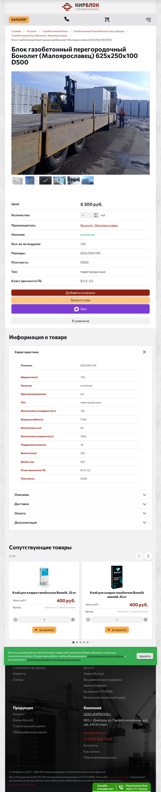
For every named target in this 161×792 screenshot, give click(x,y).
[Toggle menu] (148, 19)
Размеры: (18, 253)
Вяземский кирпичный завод (104, 697)
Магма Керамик (95, 685)
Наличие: (18, 234)
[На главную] (80, 7)
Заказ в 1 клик (80, 300)
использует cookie (118, 776)
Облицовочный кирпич (30, 732)
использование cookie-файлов (105, 656)
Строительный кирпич (29, 726)
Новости (19, 673)
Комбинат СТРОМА (98, 691)
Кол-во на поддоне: (26, 244)
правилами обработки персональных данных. (54, 659)
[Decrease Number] (96, 216)
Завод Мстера (94, 673)
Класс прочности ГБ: (26, 281)
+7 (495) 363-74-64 (98, 738)
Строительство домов (29, 667)
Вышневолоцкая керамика (103, 679)
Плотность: (20, 262)
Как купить (92, 751)
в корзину (46, 629)
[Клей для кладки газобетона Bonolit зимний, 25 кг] (117, 576)
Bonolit (89, 667)
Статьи (18, 679)
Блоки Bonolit (23, 720)
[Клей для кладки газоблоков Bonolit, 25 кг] (44, 576)
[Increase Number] (96, 214)
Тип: (14, 271)
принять (145, 656)
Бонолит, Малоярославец (99, 225)
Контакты (91, 745)
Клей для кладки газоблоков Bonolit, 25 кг (44, 592)
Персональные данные (100, 757)
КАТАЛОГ (19, 19)
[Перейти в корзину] (107, 19)
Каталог (19, 714)
